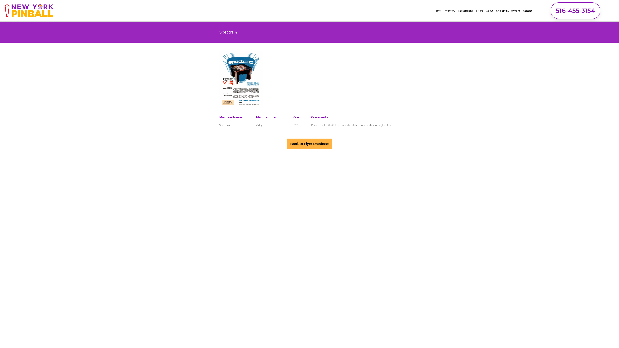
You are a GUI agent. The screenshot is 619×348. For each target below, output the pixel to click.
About (489, 10)
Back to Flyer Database (309, 144)
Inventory (449, 10)
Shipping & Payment (508, 10)
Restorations (465, 10)
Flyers (479, 10)
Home (437, 10)
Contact (527, 10)
